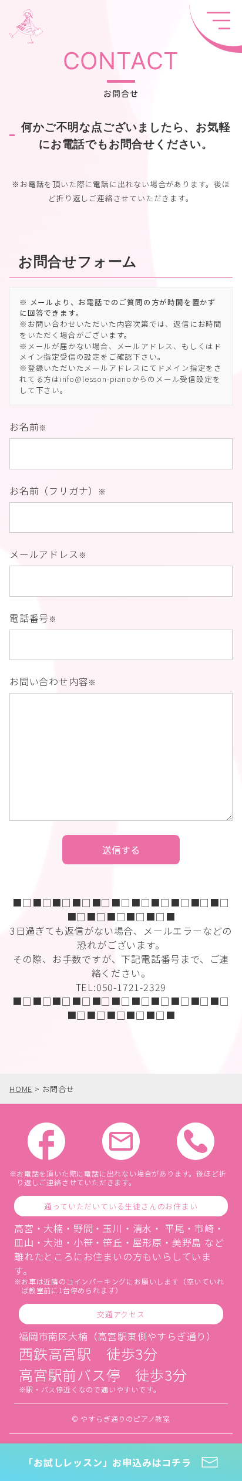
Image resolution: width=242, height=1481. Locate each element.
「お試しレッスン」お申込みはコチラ (107, 1462)
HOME (20, 1088)
